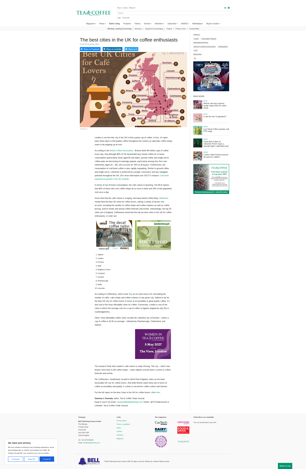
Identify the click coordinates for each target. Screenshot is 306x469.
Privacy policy (121, 421)
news (205, 127)
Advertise (120, 435)
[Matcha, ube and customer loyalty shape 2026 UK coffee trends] (197, 108)
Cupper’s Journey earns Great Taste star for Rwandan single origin (185, 2)
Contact (125, 8)
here (158, 392)
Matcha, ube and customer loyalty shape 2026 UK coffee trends (214, 105)
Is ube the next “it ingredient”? (214, 116)
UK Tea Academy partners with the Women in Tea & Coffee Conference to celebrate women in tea (49, 2)
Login (119, 18)
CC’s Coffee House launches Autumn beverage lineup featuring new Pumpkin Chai (123, 2)
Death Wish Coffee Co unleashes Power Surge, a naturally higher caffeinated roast (216, 144)
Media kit (132, 8)
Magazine (120, 438)
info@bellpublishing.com (91, 443)
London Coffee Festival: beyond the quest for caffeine (215, 156)
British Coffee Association (121, 150)
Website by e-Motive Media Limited (157, 461)
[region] (31, 451)
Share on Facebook (91, 49)
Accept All (46, 459)
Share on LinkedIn (113, 49)
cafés (196, 39)
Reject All (31, 459)
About (119, 8)
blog (205, 101)
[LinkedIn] (225, 8)
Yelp (130, 294)
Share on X (132, 49)
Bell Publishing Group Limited (116, 461)
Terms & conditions (123, 424)
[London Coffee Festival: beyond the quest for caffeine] (197, 160)
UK (195, 58)
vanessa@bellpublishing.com (130, 402)
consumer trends (208, 39)
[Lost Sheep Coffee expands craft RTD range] (197, 134)
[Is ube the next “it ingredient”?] (197, 122)
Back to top (285, 466)
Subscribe (126, 18)
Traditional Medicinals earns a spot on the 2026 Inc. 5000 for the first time (244, 2)
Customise (16, 459)
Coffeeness (163, 198)
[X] (229, 8)
